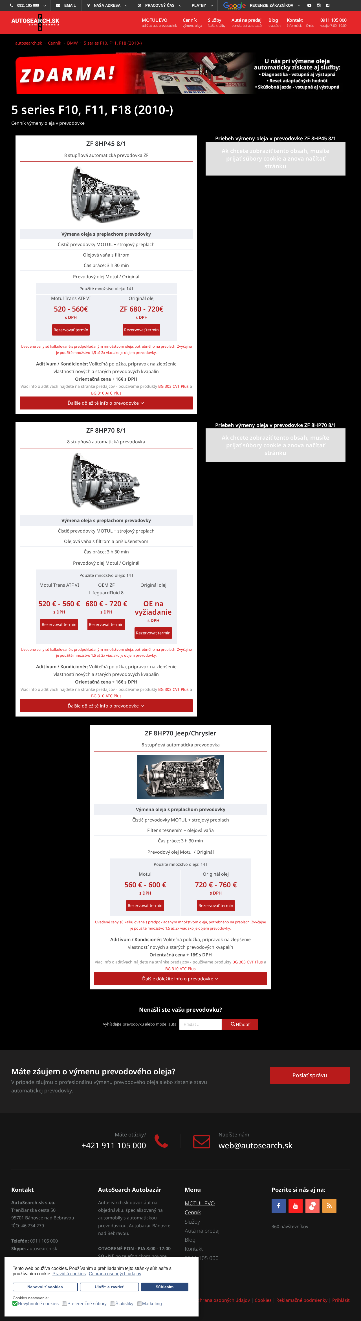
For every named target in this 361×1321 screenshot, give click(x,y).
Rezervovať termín (71, 329)
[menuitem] (27, 5)
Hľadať (243, 1024)
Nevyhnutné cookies (38, 1304)
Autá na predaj (202, 1230)
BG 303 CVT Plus (173, 386)
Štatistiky (124, 1304)
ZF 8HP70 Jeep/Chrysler (180, 733)
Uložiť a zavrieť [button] (109, 1287)
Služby (192, 1221)
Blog (190, 1239)
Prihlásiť (341, 1300)
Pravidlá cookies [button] (69, 1273)
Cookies (263, 1300)
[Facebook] (279, 1206)
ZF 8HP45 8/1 (106, 143)
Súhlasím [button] (164, 1287)
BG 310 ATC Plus (106, 393)
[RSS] (329, 1206)
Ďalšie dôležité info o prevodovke (104, 403)
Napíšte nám (234, 1134)
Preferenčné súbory (87, 1304)
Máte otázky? (130, 1134)
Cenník (193, 1212)
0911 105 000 (202, 1258)
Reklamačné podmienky (301, 1300)
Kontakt (194, 1248)
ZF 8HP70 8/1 (106, 430)
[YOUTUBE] (296, 1206)
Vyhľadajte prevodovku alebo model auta (140, 1024)
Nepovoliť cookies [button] (45, 1287)
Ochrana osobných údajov (222, 1300)
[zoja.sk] (312, 1205)
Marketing (152, 1304)
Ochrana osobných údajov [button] (115, 1273)
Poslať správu (309, 1075)
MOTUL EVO (200, 1203)
